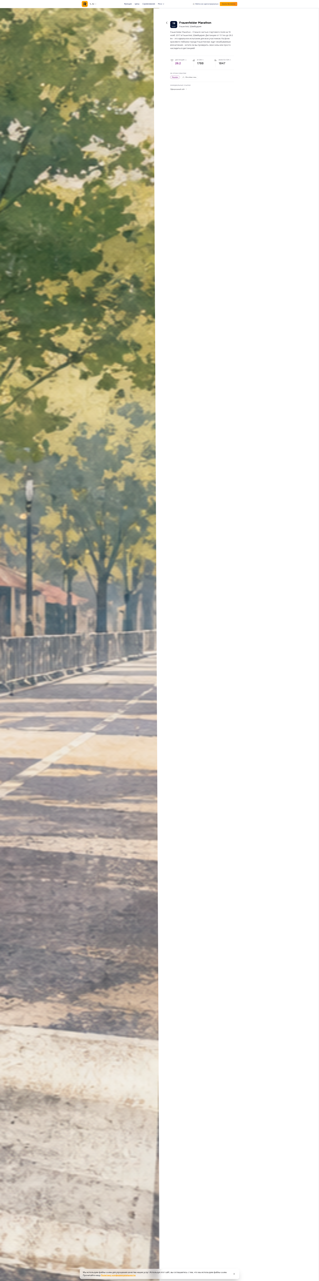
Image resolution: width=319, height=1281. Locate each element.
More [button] (160, 4)
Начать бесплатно (228, 4)
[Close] (234, 1274)
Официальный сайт (177, 89)
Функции (128, 4)
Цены (137, 4)
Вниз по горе (224, 60)
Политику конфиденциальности (118, 1275)
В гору (199, 60)
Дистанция (179, 60)
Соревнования (148, 4)
